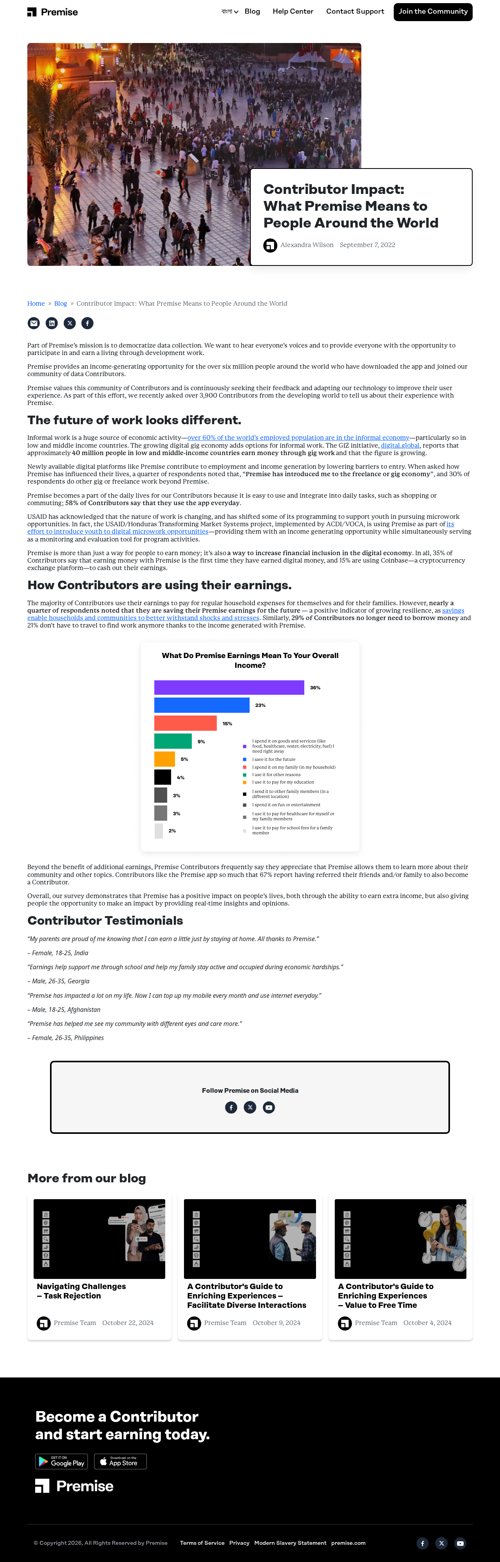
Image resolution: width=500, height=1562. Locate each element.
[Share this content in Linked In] (51, 323)
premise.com (348, 1543)
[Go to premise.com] (74, 1486)
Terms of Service (202, 1543)
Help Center (293, 12)
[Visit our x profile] (250, 1107)
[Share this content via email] (33, 323)
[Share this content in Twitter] (69, 323)
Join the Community (433, 12)
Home (36, 304)
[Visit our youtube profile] (268, 1107)
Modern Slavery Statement (290, 1543)
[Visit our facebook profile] (231, 1107)
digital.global (400, 446)
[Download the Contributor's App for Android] (61, 1461)
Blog (252, 12)
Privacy (239, 1543)
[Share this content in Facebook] (87, 323)
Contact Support (355, 12)
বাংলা (226, 12)
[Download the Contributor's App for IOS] (120, 1461)
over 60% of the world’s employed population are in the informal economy (298, 438)
